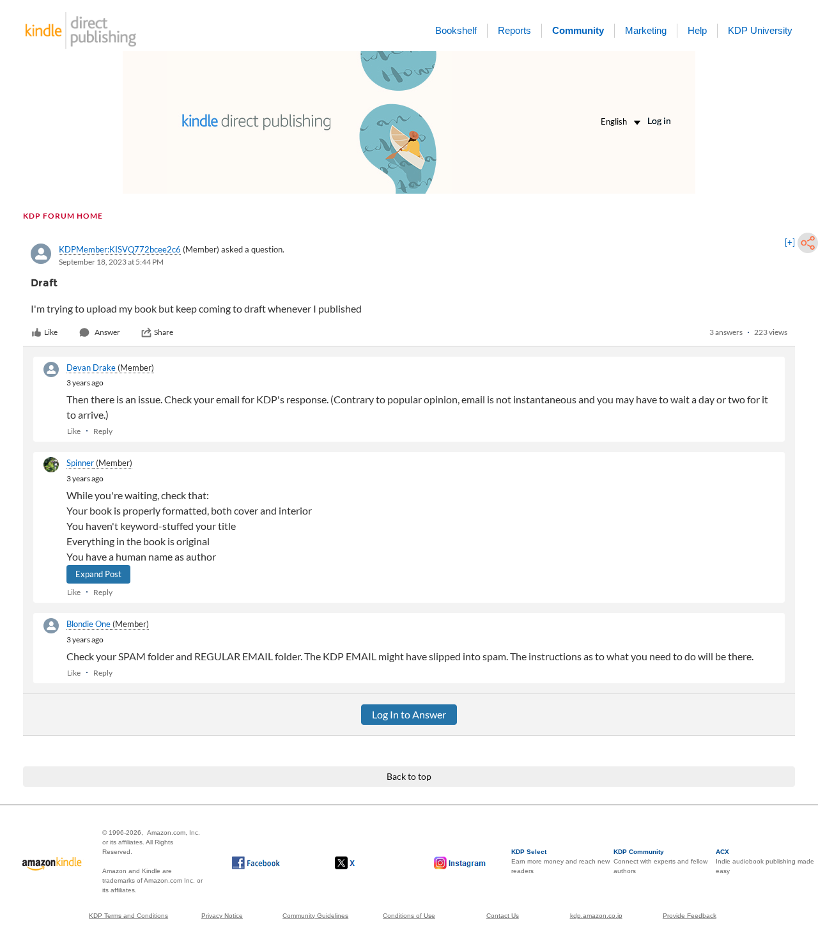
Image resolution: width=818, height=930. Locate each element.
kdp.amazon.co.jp (596, 915)
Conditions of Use (409, 915)
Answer (107, 332)
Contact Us (502, 915)
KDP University (760, 30)
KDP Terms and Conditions (128, 915)
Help (697, 30)
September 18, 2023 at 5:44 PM (111, 262)
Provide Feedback (689, 915)
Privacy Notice (222, 915)
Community (578, 30)
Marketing (646, 30)
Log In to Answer (409, 714)
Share (163, 332)
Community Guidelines (315, 915)
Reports (514, 30)
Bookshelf (456, 30)
